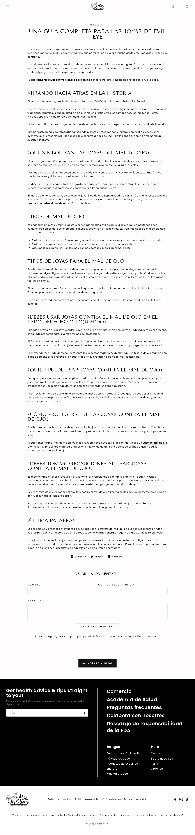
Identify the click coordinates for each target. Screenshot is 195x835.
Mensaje (34, 600)
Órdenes (157, 769)
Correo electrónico (116, 584)
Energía (112, 769)
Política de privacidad (60, 799)
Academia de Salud (132, 699)
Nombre (33, 584)
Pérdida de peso (118, 758)
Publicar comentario (97, 626)
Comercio (119, 691)
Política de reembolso (87, 799)
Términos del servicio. (148, 636)
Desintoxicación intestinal (125, 753)
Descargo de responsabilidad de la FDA (145, 727)
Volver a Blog (100, 663)
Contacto (158, 753)
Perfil (154, 763)
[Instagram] (181, 799)
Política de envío (111, 799)
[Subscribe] (84, 713)
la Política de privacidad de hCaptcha (110, 636)
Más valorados (117, 774)
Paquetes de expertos (122, 763)
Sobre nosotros (162, 758)
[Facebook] (175, 799)
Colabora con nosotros (136, 715)
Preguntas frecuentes (134, 707)
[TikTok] (187, 799)
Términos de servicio (135, 799)
